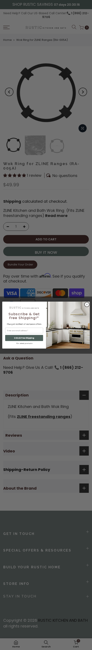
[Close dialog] (87, 304)
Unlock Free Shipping (24, 337)
